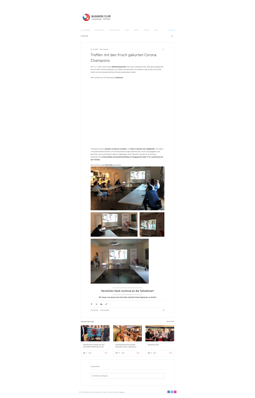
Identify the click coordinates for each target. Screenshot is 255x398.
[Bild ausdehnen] (127, 188)
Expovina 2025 (153, 345)
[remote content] (127, 113)
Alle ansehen (170, 321)
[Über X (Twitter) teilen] (96, 304)
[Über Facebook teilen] (92, 304)
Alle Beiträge (84, 36)
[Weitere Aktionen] (163, 49)
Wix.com (122, 392)
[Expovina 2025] (159, 333)
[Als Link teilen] (106, 304)
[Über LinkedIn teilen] (101, 304)
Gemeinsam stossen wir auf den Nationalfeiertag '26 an (93, 346)
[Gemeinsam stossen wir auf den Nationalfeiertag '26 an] (95, 333)
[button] (172, 36)
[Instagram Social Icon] (175, 392)
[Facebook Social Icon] (169, 392)
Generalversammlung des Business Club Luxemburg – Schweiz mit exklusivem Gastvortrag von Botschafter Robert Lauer (126, 346)
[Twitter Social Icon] (172, 392)
